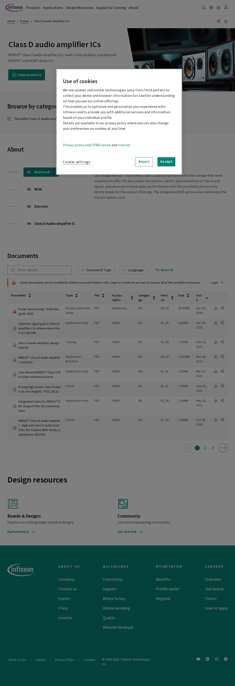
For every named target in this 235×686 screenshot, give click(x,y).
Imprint (124, 145)
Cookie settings (76, 162)
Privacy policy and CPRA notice (87, 145)
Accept (166, 161)
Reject (144, 161)
